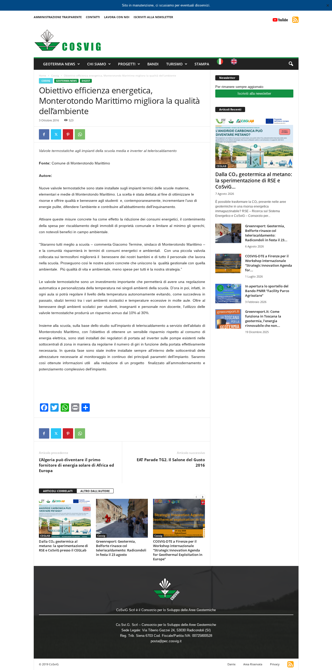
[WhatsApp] (80, 134)
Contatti (93, 17)
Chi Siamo (96, 63)
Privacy (275, 664)
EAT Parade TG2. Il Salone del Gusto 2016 (171, 462)
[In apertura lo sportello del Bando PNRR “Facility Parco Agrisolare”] (228, 293)
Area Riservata (252, 664)
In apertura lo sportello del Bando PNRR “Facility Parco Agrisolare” (267, 291)
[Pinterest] (68, 134)
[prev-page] (196, 497)
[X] (56, 134)
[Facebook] (44, 134)
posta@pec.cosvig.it (166, 641)
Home (42, 75)
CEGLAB (45, 535)
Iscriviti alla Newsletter (153, 17)
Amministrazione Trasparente (58, 17)
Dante (231, 664)
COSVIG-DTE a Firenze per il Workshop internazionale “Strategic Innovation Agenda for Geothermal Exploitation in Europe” (177, 550)
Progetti (126, 63)
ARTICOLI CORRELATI (58, 491)
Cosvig (55, 75)
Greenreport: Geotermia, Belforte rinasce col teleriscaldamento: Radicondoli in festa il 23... (266, 233)
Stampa (202, 63)
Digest (86, 80)
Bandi (152, 63)
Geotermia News (59, 63)
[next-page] (202, 497)
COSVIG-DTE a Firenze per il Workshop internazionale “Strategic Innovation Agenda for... (268, 263)
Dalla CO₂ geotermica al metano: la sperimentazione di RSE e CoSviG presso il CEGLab (63, 545)
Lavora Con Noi (116, 17)
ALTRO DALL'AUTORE (95, 491)
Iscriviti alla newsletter (254, 93)
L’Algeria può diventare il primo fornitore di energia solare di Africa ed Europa (76, 465)
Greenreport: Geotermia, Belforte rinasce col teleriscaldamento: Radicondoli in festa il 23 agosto (121, 548)
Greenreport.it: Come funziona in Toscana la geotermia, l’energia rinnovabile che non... (263, 318)
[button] (290, 64)
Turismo (174, 63)
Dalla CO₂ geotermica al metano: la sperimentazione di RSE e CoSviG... (253, 180)
